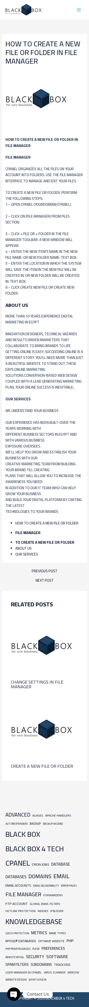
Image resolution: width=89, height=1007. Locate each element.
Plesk (36, 948)
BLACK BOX (22, 834)
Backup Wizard (53, 823)
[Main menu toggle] (79, 10)
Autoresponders (16, 823)
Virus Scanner (55, 972)
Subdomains (41, 964)
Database (60, 864)
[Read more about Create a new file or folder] (42, 729)
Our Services (26, 554)
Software (57, 956)
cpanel (17, 863)
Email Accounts (18, 885)
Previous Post (44, 571)
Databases (15, 876)
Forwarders (53, 895)
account (13, 174)
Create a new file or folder (42, 766)
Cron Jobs (40, 864)
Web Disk (73, 972)
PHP (70, 940)
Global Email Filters (45, 904)
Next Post (45, 580)
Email (61, 876)
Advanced (17, 815)
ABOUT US (23, 548)
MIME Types (57, 933)
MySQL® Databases (20, 941)
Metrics (39, 932)
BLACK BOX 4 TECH (34, 849)
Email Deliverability (46, 885)
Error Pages (69, 885)
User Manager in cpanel (23, 972)
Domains (39, 876)
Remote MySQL (14, 957)
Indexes (43, 911)
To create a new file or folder (44, 542)
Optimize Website (51, 941)
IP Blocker (56, 911)
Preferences (53, 948)
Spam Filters (17, 964)
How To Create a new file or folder (46, 523)
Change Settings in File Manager (37, 684)
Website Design (16, 979)
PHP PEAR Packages (17, 948)
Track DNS (62, 965)
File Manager (28, 532)
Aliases (37, 815)
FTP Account (16, 903)
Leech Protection (17, 933)
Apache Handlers (58, 815)
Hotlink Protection (20, 911)
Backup (35, 824)
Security (35, 957)
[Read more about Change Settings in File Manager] (42, 644)
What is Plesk (37, 979)
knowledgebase (33, 921)
